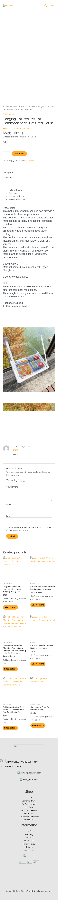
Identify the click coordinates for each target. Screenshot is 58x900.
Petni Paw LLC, (28, 891)
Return (29, 837)
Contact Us (29, 850)
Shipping (29, 834)
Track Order (29, 841)
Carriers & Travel (29, 801)
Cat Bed (21, 107)
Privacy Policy (29, 844)
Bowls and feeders (29, 810)
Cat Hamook (31, 107)
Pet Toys (29, 807)
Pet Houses (29, 813)
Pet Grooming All (29, 804)
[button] (45, 5)
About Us (29, 847)
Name (9, 504)
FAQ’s (29, 831)
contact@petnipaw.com (31, 773)
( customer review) (22, 128)
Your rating (12, 480)
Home (5, 107)
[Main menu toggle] (52, 5)
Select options (10, 607)
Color (5, 142)
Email (9, 516)
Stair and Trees (29, 820)
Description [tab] (8, 172)
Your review (12, 487)
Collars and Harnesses (29, 817)
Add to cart (19, 153)
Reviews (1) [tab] (7, 177)
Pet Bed (13, 107)
